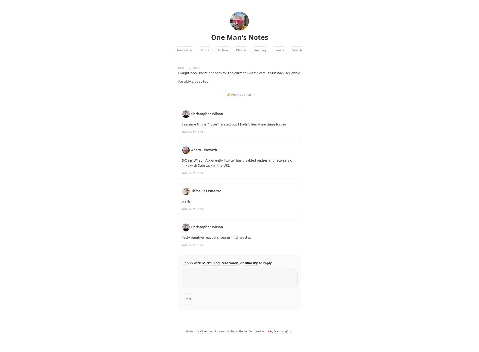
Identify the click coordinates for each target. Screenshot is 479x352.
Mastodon (230, 263)
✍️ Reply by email (239, 95)
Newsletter (185, 50)
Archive (222, 50)
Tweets (279, 50)
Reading (260, 50)
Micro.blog (211, 263)
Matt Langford (283, 331)
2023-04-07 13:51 (192, 209)
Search (297, 50)
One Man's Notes (239, 37)
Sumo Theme (239, 331)
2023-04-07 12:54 (192, 132)
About (205, 50)
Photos (241, 50)
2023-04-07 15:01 (192, 245)
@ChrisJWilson (193, 160)
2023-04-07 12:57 (192, 173)
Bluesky (251, 263)
